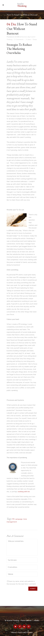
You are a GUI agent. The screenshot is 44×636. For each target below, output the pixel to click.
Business (24, 37)
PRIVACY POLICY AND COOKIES (22, 633)
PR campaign (17, 519)
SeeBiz (36, 620)
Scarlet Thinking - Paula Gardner (19, 620)
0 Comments (18, 39)
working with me (24, 491)
